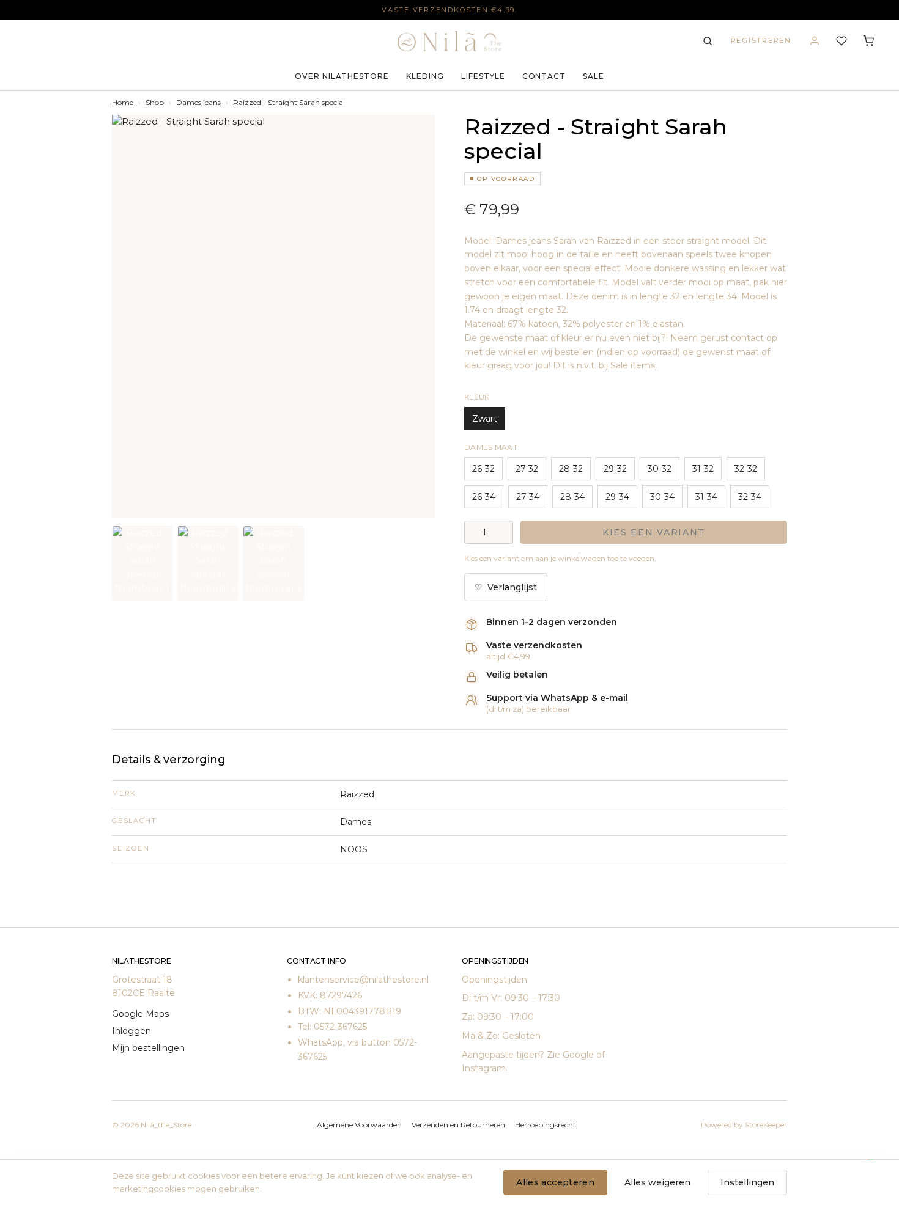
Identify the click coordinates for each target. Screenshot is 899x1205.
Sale (593, 76)
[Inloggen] (815, 41)
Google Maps (140, 1013)
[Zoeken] (708, 41)
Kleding (425, 76)
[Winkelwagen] (868, 41)
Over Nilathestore (342, 76)
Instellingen (747, 1182)
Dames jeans (198, 102)
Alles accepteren (555, 1182)
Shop (155, 102)
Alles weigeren (657, 1182)
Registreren (761, 40)
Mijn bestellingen (148, 1047)
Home (122, 102)
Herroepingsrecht (545, 1124)
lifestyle (483, 76)
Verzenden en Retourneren (458, 1124)
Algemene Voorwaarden (359, 1124)
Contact (544, 76)
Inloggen (131, 1030)
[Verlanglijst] (842, 41)
